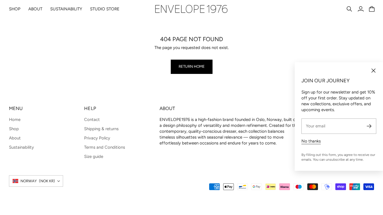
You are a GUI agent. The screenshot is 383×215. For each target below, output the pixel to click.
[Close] (373, 71)
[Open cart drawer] (371, 9)
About (15, 138)
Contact (92, 119)
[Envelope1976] (191, 9)
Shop (14, 128)
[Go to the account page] (360, 9)
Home (14, 119)
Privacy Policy (97, 138)
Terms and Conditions (104, 147)
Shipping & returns (101, 128)
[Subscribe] (369, 126)
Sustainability (21, 147)
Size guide (93, 156)
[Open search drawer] (349, 9)
